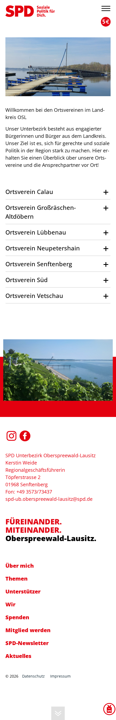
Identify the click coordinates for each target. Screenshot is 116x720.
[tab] (58, 192)
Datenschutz (33, 676)
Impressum (60, 676)
